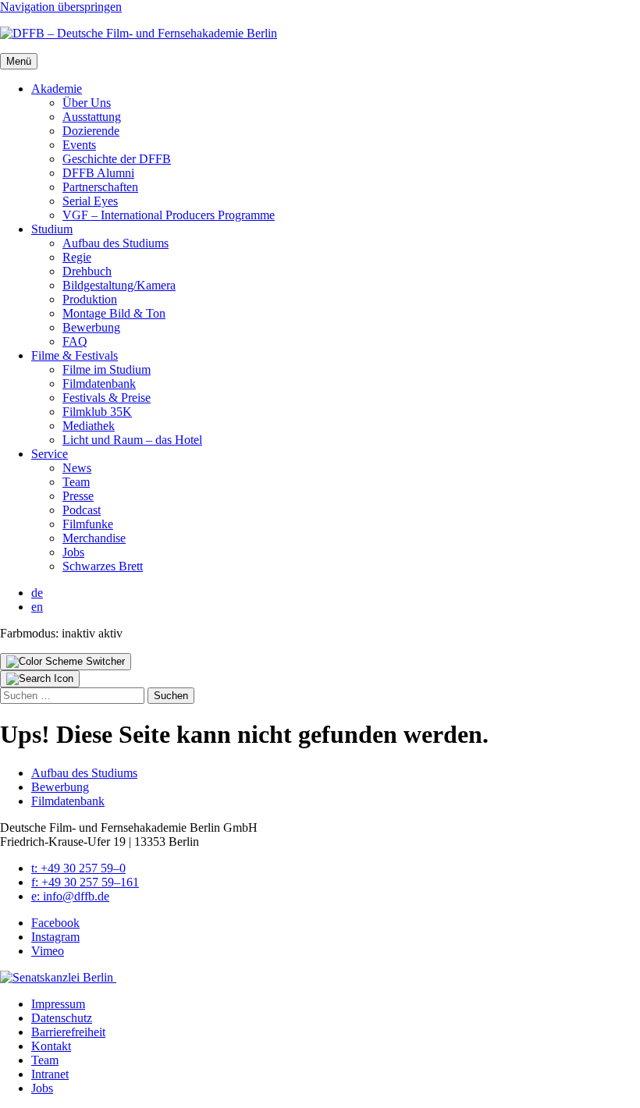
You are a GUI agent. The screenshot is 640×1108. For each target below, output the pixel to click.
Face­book (55, 922)
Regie (76, 257)
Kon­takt (51, 1046)
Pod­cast (81, 510)
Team (76, 481)
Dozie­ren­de (90, 130)
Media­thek (88, 425)
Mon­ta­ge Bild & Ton (113, 313)
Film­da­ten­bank (99, 383)
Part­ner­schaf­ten (100, 187)
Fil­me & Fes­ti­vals (74, 355)
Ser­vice (49, 453)
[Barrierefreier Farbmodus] (65, 661)
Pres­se (78, 496)
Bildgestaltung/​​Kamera (119, 285)
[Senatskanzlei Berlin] (58, 977)
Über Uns (86, 102)
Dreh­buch (87, 271)
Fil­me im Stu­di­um (106, 369)
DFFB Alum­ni (98, 172)
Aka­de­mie (56, 88)
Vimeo (47, 950)
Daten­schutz (61, 1018)
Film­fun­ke (87, 524)
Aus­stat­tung (91, 116)
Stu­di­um (52, 229)
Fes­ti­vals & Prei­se (106, 397)
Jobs (73, 552)
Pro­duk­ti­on (89, 299)
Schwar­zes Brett (102, 566)
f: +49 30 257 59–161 (85, 882)
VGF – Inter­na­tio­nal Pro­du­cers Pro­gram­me (168, 215)
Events (79, 144)
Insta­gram (55, 936)
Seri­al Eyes (90, 201)
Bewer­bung (91, 327)
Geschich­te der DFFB (116, 158)
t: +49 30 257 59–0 (78, 868)
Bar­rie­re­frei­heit (68, 1032)
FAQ (74, 341)
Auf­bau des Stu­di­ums (115, 243)
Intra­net (50, 1074)
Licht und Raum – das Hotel (132, 439)
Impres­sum (58, 1003)
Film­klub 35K (97, 411)
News (76, 467)
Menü (18, 61)
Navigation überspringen (61, 6)
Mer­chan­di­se (94, 538)
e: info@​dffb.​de (70, 896)
